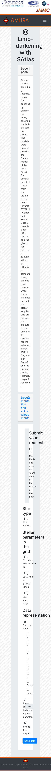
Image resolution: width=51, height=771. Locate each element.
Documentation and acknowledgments (25, 408)
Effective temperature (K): (24, 563)
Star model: (24, 524)
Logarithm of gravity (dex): (24, 581)
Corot (30, 685)
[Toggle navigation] (45, 20)
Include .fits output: (24, 730)
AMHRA (19, 20)
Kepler (30, 693)
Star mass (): (24, 600)
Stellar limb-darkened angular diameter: (24, 710)
